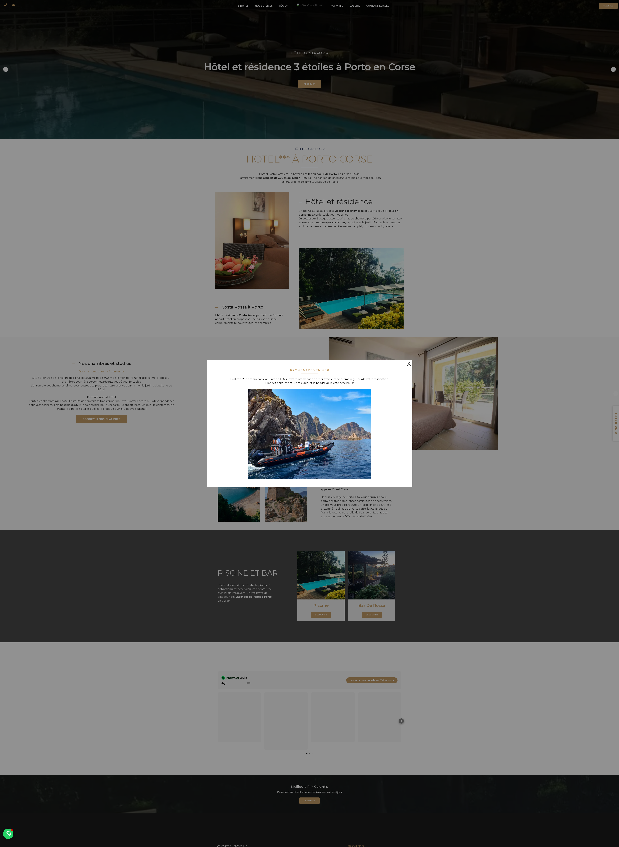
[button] (8, 834)
